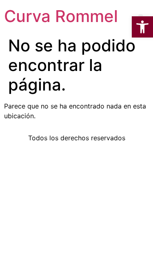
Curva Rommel (61, 16)
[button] (142, 27)
